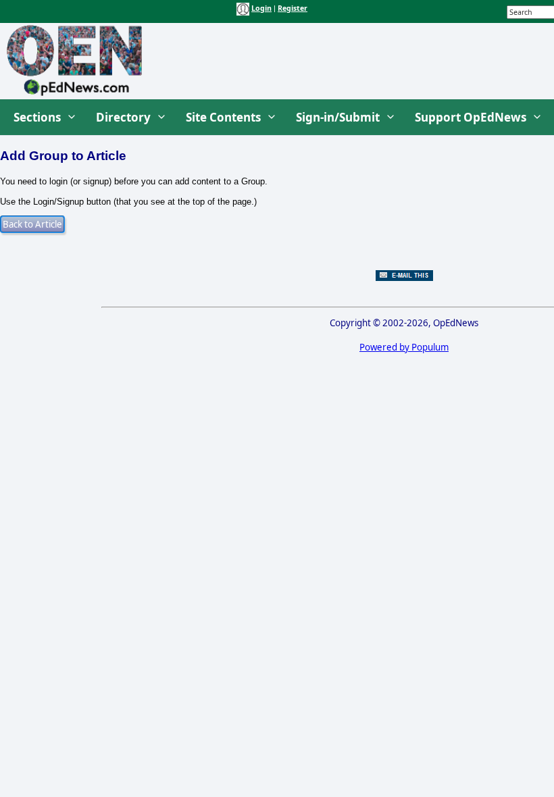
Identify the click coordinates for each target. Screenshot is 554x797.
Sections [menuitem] (37, 117)
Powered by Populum (404, 347)
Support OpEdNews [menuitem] (470, 117)
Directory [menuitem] (123, 117)
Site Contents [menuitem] (223, 117)
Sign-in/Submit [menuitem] (338, 117)
